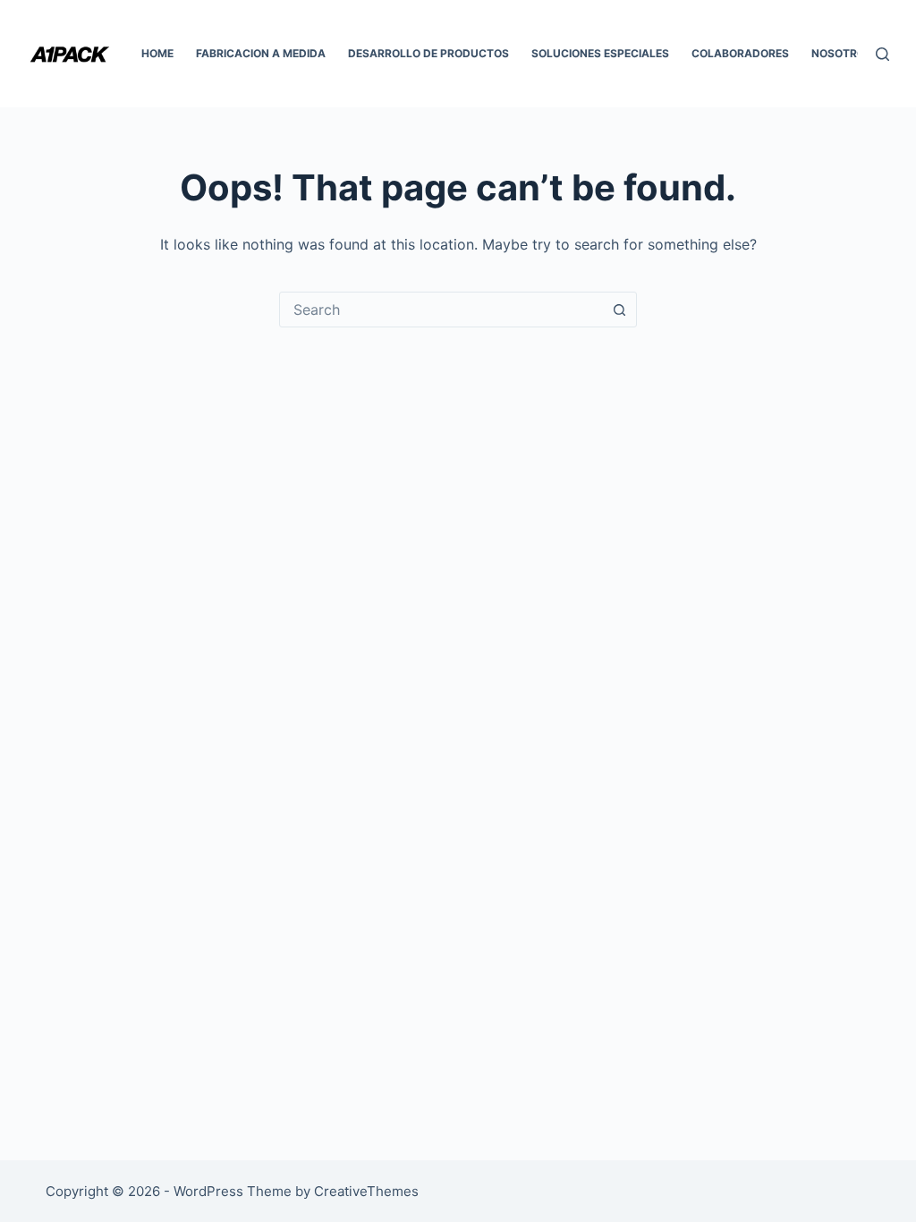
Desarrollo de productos (428, 53)
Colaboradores (740, 53)
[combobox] (441, 309)
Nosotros (841, 53)
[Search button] (619, 310)
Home (157, 53)
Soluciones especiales (600, 53)
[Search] (882, 54)
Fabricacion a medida (261, 53)
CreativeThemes (366, 1191)
